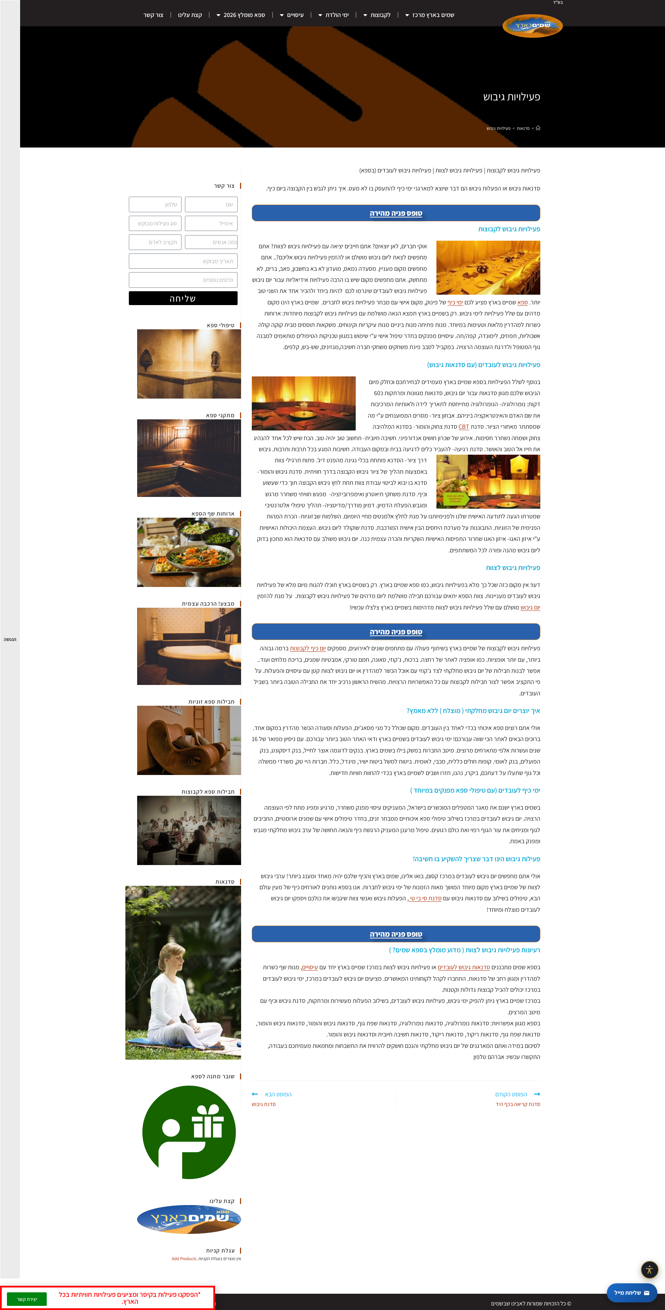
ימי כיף (455, 302)
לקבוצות (381, 15)
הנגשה (10, 639)
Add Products (184, 1259)
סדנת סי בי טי (425, 898)
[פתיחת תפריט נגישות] (650, 1270)
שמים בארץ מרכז (433, 15)
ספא (522, 302)
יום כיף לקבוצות (308, 648)
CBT (464, 426)
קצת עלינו (190, 15)
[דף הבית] (538, 128)
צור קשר (153, 15)
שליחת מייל (627, 1292)
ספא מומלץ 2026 (244, 15)
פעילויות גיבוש (499, 128)
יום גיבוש (530, 607)
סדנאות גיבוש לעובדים (464, 967)
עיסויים (295, 15)
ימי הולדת (337, 15)
